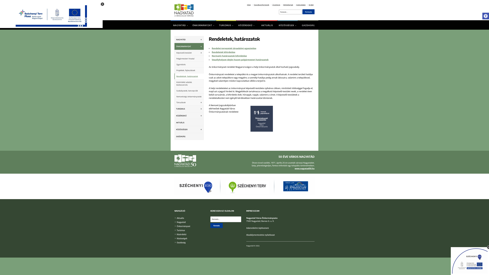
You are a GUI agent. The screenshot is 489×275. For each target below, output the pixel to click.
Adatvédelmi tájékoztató (257, 228)
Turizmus (225, 25)
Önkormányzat (202, 25)
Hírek (249, 5)
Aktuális (267, 25)
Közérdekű (245, 25)
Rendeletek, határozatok (187, 76)
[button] (485, 16)
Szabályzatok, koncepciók (187, 91)
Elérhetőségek (288, 5)
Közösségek (286, 25)
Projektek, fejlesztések (185, 70)
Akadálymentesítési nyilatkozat (260, 234)
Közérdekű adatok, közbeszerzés (184, 83)
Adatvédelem (301, 5)
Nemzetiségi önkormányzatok (188, 96)
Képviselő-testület (184, 53)
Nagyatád (179, 25)
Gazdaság (308, 25)
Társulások (181, 102)
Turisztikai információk (261, 5)
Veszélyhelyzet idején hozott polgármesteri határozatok (240, 59)
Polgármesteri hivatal (185, 58)
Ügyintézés (276, 5)
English (311, 5)
